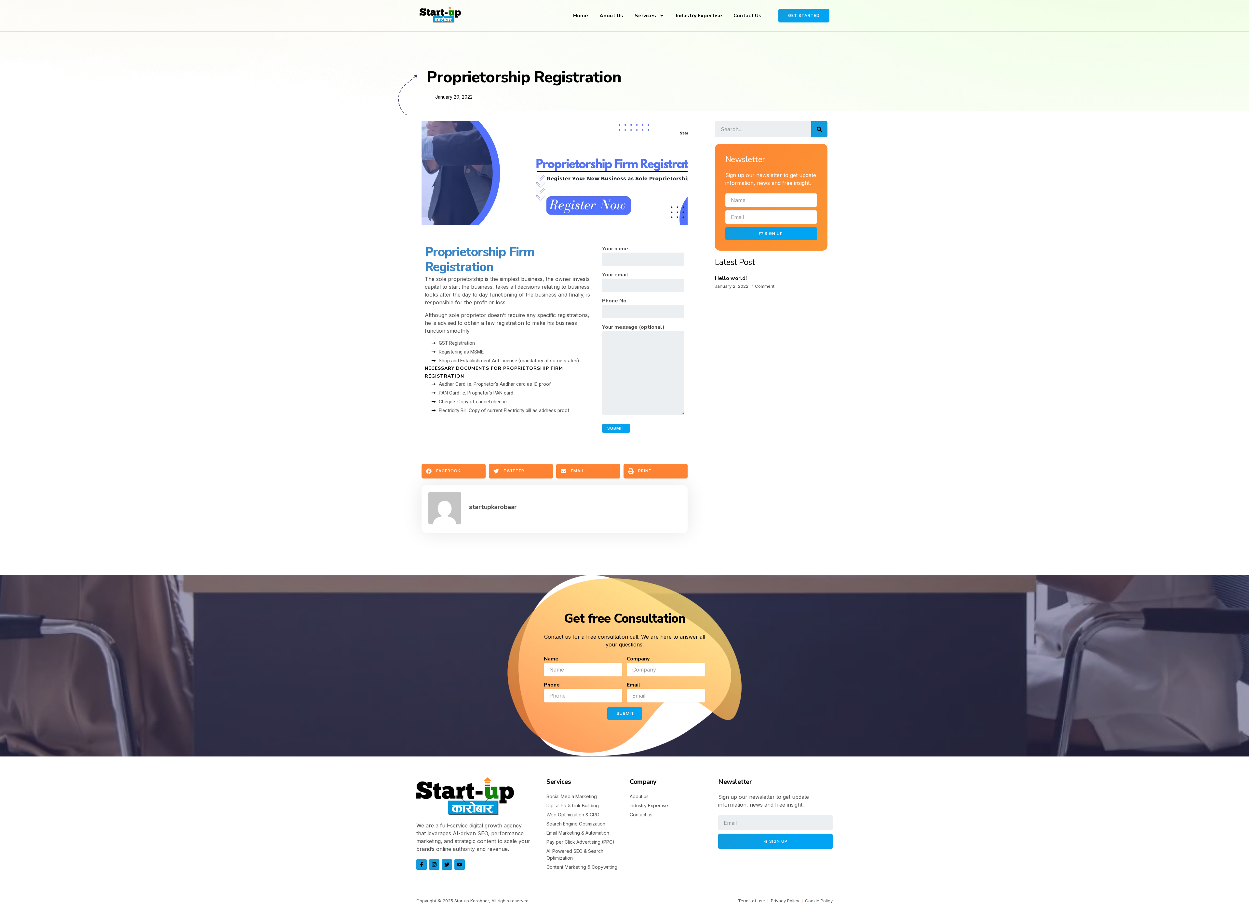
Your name (615, 248)
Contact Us (747, 15)
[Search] (819, 129)
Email (633, 684)
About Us (611, 15)
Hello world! (731, 278)
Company (638, 658)
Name (551, 658)
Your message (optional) (633, 327)
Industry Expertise (699, 15)
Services (645, 15)
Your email (615, 274)
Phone (552, 684)
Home (580, 15)
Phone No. (615, 300)
